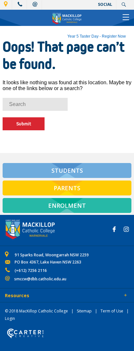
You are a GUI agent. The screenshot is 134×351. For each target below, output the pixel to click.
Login (10, 318)
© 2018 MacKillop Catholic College (36, 311)
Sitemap (84, 311)
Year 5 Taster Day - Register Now (96, 36)
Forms (63, 296)
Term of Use (111, 311)
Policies (41, 296)
